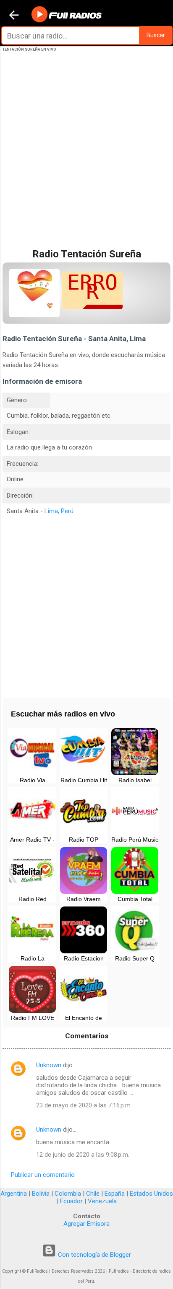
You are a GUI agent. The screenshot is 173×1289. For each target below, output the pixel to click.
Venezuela (102, 1201)
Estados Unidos (151, 1193)
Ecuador (71, 1201)
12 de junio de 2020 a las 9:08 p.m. (82, 1154)
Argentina (13, 1193)
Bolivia (41, 1193)
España (115, 1193)
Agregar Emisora (86, 1223)
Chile (93, 1193)
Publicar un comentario (43, 1175)
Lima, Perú (59, 511)
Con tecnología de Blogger (93, 1254)
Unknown (48, 1065)
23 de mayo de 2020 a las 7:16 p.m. (84, 1105)
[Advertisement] (86, 158)
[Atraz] (14, 16)
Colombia (68, 1193)
